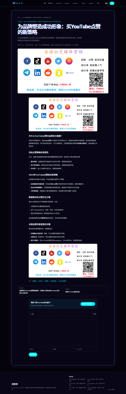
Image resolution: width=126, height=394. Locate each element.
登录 (106, 3)
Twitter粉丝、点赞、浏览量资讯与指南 (77, 388)
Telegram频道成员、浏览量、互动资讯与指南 (96, 388)
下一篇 (94, 314)
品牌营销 (46, 281)
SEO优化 (40, 281)
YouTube (67, 3)
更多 (98, 3)
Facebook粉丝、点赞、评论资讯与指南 (96, 380)
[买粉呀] (17, 3)
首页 (45, 3)
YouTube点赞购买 (62, 281)
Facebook (58, 3)
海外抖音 (50, 3)
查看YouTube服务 (88, 304)
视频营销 (34, 281)
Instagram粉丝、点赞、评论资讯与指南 (96, 384)
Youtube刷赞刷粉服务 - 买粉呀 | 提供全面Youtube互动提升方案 (36, 17)
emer (22, 45)
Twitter (83, 3)
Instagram (75, 3)
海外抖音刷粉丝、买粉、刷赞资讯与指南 (77, 380)
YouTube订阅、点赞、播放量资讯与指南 (77, 384)
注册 (112, 3)
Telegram (91, 3)
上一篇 (32, 314)
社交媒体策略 (53, 281)
